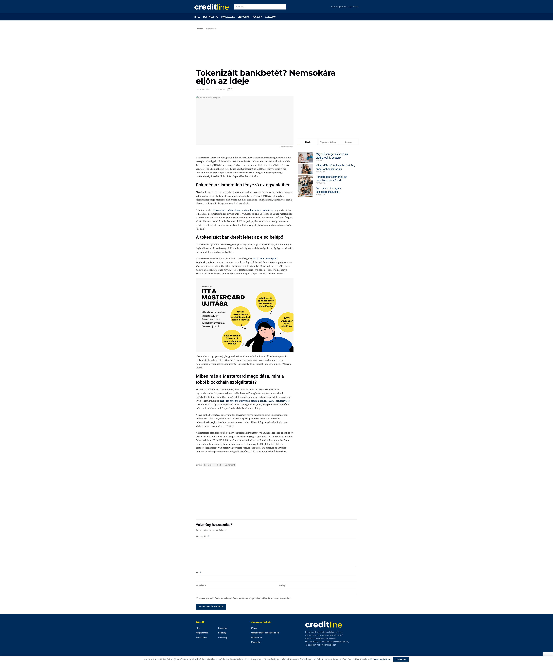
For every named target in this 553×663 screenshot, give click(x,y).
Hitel (197, 17)
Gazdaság (270, 17)
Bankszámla (228, 17)
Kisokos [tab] (348, 142)
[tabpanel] (328, 172)
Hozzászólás (202, 536)
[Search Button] (283, 7)
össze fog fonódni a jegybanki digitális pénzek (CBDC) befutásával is (255, 400)
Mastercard (230, 465)
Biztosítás (243, 17)
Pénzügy (257, 17)
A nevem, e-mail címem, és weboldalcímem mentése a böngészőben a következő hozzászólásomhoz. (245, 598)
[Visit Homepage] (211, 7)
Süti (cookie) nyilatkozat (380, 659)
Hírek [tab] (308, 142)
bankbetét (208, 465)
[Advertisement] (301, 47)
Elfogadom (401, 659)
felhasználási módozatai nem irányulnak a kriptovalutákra (243, 210)
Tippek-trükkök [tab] (328, 142)
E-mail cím (202, 585)
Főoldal (200, 29)
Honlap (282, 585)
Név (198, 572)
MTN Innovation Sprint (265, 258)
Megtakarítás (210, 17)
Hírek (219, 465)
